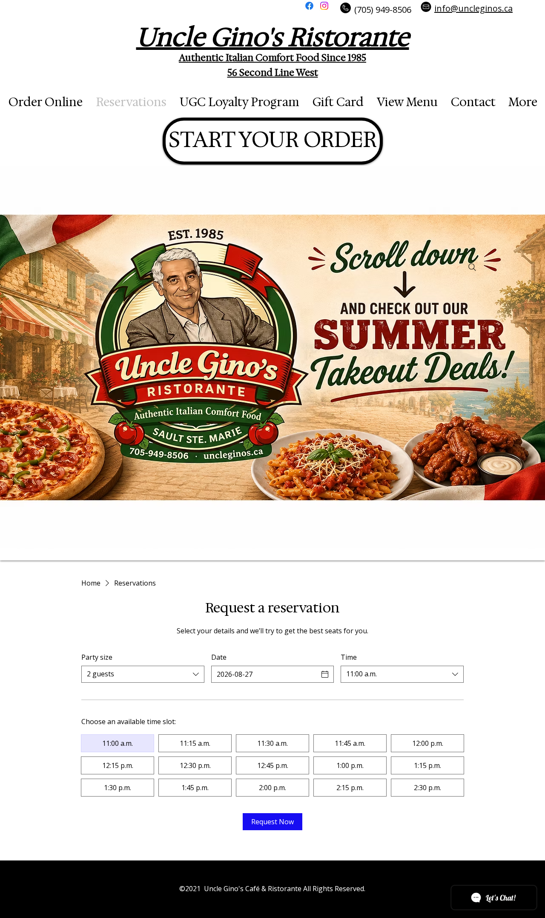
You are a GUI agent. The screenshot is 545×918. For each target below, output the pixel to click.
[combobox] (142, 674)
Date (219, 657)
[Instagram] (324, 5)
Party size (96, 657)
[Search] (472, 267)
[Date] (325, 674)
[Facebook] (309, 5)
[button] (251, 4)
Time (349, 657)
